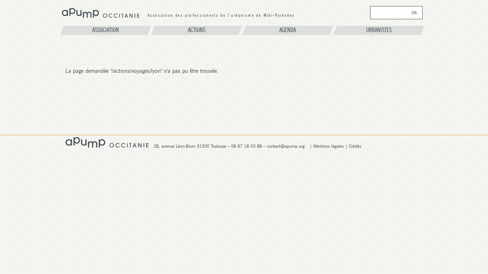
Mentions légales (328, 146)
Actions (196, 30)
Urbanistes (379, 30)
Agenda (287, 30)
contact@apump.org (286, 146)
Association (105, 30)
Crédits (355, 146)
